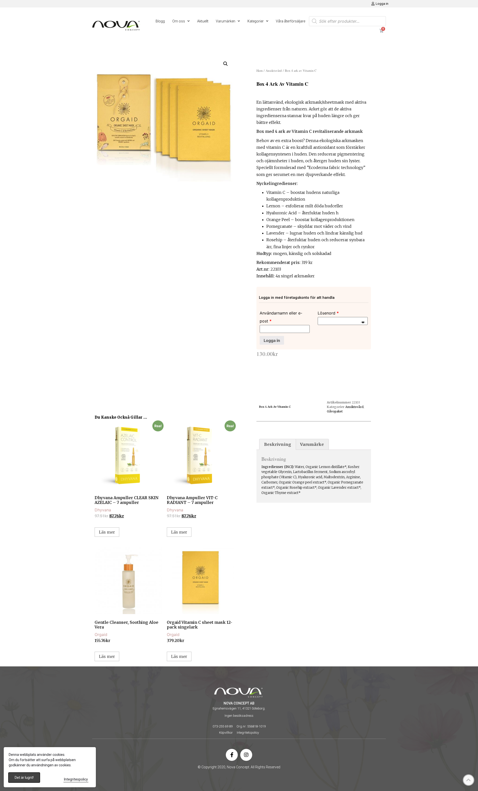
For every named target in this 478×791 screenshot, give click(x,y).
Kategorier (255, 21)
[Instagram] (246, 755)
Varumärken (225, 21)
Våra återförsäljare (290, 21)
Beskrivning (277, 444)
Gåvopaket (335, 411)
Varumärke (312, 444)
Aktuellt (202, 21)
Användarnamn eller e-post (281, 317)
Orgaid (101, 634)
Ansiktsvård (274, 70)
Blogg (160, 21)
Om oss (178, 21)
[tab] (277, 444)
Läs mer (107, 532)
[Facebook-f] (232, 755)
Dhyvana (103, 509)
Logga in (272, 340)
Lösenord (328, 313)
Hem (259, 70)
